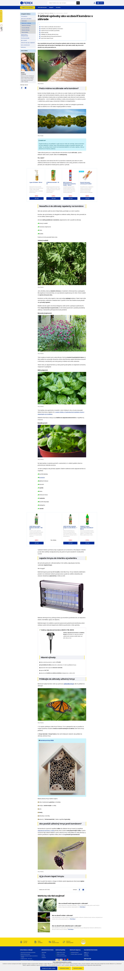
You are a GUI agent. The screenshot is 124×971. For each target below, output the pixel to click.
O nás (43, 954)
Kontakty (58, 7)
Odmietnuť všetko (64, 968)
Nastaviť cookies (77, 968)
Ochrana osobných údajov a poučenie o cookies (29, 956)
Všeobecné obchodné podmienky (28, 952)
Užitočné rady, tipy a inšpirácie (28, 42)
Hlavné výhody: (44, 32)
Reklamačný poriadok (25, 954)
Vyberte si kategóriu (27, 7)
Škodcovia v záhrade (26, 23)
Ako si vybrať (24, 40)
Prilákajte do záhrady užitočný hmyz (49, 34)
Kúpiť (37, 198)
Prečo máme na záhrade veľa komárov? (51, 26)
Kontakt (43, 956)
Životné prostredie (25, 38)
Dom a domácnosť (25, 45)
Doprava (44, 957)
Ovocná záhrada (25, 27)
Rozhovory (23, 47)
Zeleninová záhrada (26, 25)
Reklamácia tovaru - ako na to (27, 960)
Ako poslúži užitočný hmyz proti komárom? (51, 36)
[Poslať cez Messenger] (25, 87)
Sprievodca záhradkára (26, 18)
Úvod (39, 13)
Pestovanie (24, 21)
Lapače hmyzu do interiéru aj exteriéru (50, 30)
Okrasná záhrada (25, 30)
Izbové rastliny (25, 32)
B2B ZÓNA (44, 952)
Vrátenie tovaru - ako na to (26, 958)
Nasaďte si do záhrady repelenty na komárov (52, 28)
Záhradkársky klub (42, 7)
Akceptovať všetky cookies (48, 968)
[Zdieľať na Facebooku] (21, 87)
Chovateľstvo (24, 16)
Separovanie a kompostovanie (24, 35)
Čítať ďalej (82, 907)
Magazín (51, 7)
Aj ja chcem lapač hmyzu (47, 38)
